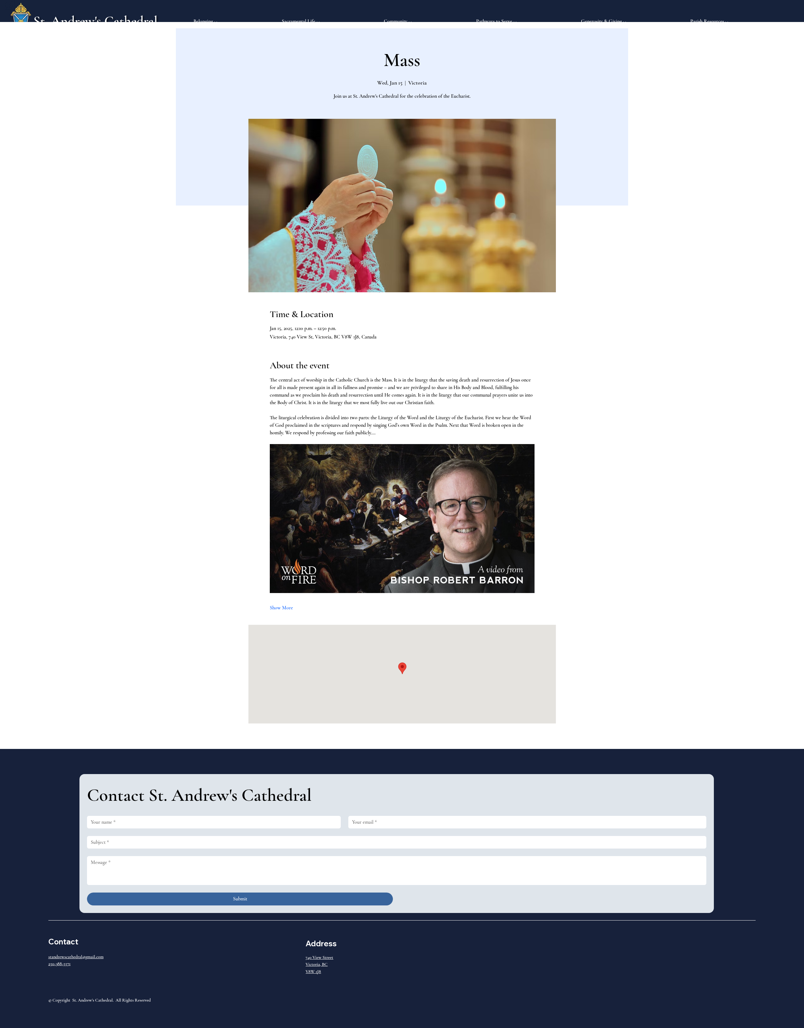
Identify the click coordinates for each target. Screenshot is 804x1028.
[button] (233, 21)
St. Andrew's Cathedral (95, 21)
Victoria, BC (317, 964)
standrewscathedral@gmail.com (76, 956)
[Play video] (402, 518)
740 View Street (319, 957)
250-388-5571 (59, 963)
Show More (281, 608)
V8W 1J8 (313, 971)
